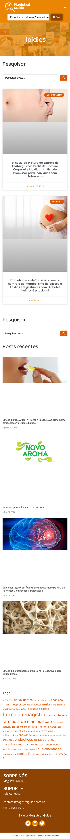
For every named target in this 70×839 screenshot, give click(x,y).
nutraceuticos (10, 735)
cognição (57, 700)
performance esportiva (55, 735)
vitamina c (8, 754)
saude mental (52, 744)
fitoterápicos (58, 722)
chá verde (45, 700)
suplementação (50, 749)
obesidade (25, 735)
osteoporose (38, 735)
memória (43, 726)
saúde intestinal (29, 749)
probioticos (24, 739)
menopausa (55, 727)
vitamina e (36, 754)
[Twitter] (42, 823)
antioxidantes (23, 700)
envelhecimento (59, 705)
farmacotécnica (57, 715)
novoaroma (47, 731)
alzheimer (8, 700)
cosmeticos (7, 705)
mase (34, 726)
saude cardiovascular (30, 744)
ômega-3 (53, 754)
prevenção (8, 739)
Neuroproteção (32, 731)
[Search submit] (63, 78)
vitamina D (23, 754)
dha (28, 705)
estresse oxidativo (38, 708)
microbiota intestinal (14, 731)
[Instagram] (35, 823)
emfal (46, 704)
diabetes (36, 704)
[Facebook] (28, 823)
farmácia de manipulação (27, 721)
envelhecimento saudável (15, 709)
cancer (36, 700)
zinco (45, 754)
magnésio (25, 726)
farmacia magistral (25, 714)
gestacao (7, 727)
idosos (15, 726)
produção (39, 739)
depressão (19, 704)
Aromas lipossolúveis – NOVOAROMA (23, 507)
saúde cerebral (12, 749)
